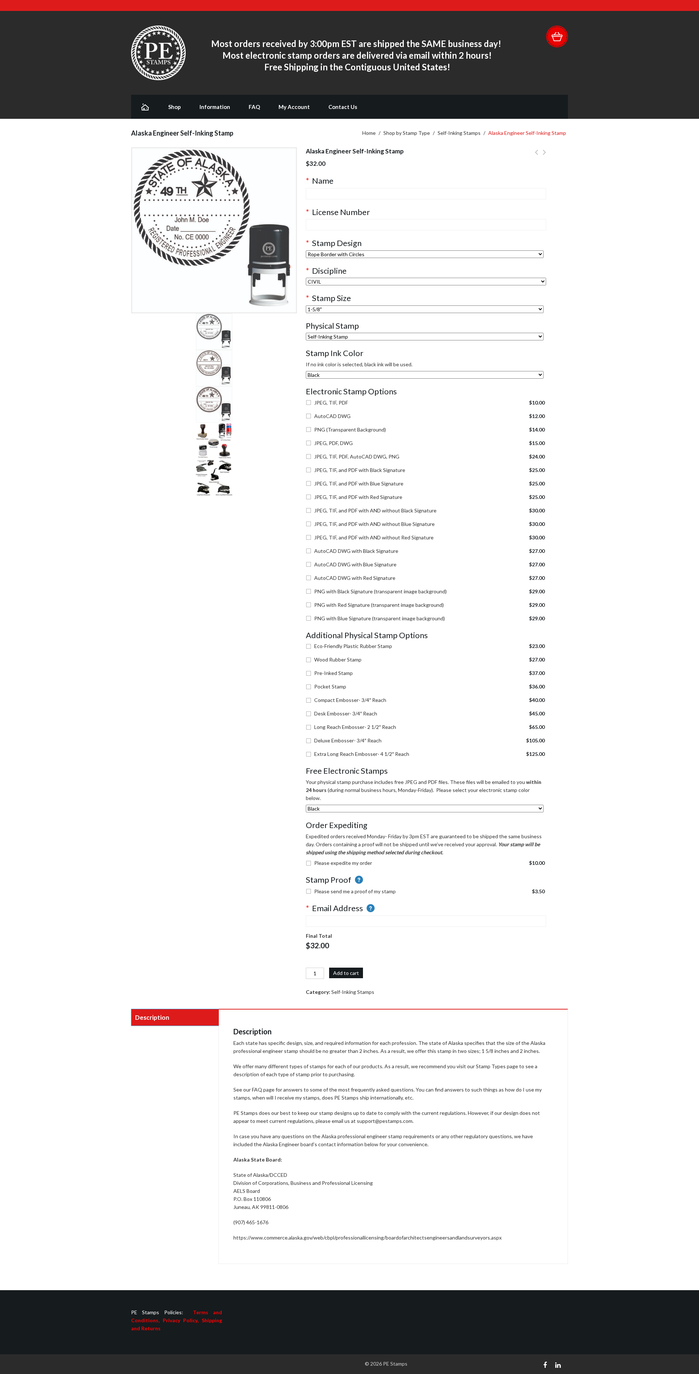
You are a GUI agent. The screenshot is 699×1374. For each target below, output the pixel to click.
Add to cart (346, 973)
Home (369, 133)
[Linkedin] (558, 1364)
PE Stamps (395, 1364)
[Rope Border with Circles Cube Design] (425, 254)
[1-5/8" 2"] (425, 309)
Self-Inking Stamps (459, 133)
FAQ (254, 107)
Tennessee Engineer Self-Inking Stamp (544, 156)
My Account (294, 107)
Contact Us (342, 107)
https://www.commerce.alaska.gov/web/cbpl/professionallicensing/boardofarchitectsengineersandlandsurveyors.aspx (367, 1237)
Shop (174, 107)
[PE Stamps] (158, 52)
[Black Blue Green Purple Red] (425, 375)
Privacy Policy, (182, 1320)
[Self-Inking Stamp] (425, 336)
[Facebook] (545, 1364)
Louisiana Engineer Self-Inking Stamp (536, 156)
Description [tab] (152, 1017)
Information (215, 107)
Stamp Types (491, 1066)
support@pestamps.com (384, 1121)
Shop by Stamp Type (406, 133)
